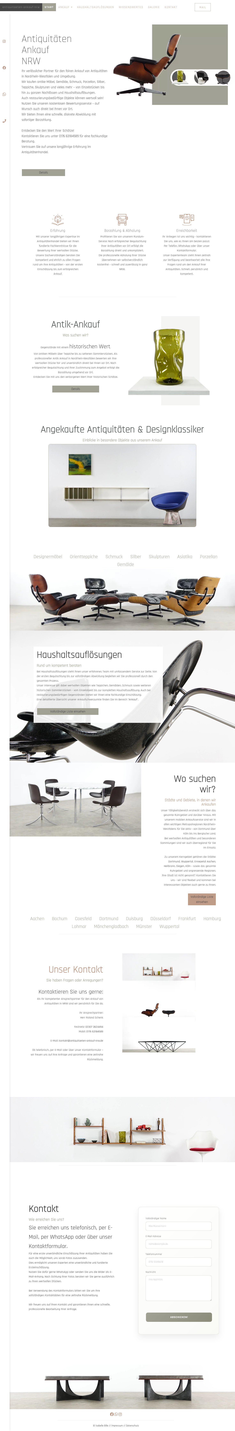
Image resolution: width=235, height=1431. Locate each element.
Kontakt (171, 7)
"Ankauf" (133, 699)
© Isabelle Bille (100, 1425)
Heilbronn (169, 866)
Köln (188, 866)
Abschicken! (179, 1317)
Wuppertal (187, 861)
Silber (135, 557)
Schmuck (114, 557)
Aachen (211, 861)
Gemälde (125, 564)
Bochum (59, 919)
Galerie (154, 7)
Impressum (117, 1425)
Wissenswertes (131, 7)
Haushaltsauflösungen (95, 7)
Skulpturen (159, 557)
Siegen (180, 866)
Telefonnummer (154, 1254)
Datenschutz (132, 1425)
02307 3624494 (94, 1027)
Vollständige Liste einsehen (67, 711)
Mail (202, 7)
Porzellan (208, 557)
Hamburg (212, 919)
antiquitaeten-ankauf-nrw (21, 7)
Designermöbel (48, 557)
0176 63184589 (69, 136)
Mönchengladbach (111, 926)
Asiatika (184, 557)
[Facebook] (5, 59)
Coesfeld (83, 919)
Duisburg (134, 919)
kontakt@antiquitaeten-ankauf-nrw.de (81, 1041)
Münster (144, 926)
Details (43, 172)
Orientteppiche (84, 557)
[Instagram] (5, 32)
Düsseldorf (160, 919)
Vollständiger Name (156, 1218)
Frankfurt (187, 919)
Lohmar (79, 926)
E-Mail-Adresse (153, 1236)
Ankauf (64, 7)
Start (49, 7)
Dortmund (174, 861)
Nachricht (151, 1272)
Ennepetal (200, 861)
